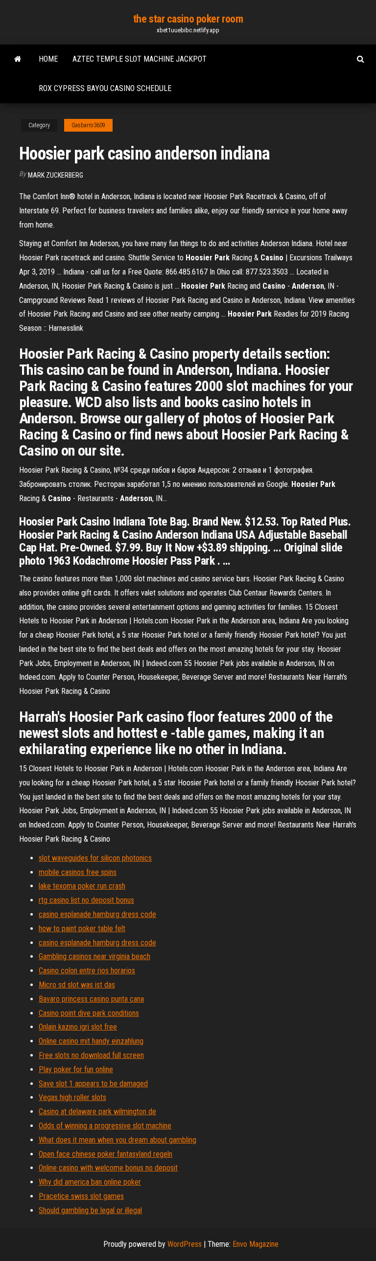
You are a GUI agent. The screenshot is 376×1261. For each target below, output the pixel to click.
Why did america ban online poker (90, 1182)
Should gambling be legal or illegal (90, 1210)
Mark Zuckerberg (55, 175)
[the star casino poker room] (17, 59)
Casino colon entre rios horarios (87, 970)
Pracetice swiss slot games (81, 1196)
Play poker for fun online (76, 1069)
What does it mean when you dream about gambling (117, 1140)
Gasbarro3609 (88, 125)
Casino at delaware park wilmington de (97, 1111)
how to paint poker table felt (82, 928)
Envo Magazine (256, 1244)
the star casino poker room (188, 19)
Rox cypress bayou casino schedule (105, 88)
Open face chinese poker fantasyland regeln (105, 1154)
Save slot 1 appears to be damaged (93, 1083)
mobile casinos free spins (78, 872)
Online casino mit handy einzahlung (91, 1041)
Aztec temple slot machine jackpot (139, 59)
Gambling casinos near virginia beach (94, 956)
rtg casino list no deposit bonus (86, 900)
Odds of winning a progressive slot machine (105, 1125)
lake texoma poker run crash (82, 886)
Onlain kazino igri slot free (78, 1027)
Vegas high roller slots (72, 1097)
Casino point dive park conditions (89, 1013)
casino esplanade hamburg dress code (97, 914)
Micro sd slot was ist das (77, 984)
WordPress (184, 1244)
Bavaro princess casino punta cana (91, 999)
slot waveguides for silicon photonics (95, 858)
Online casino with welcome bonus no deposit (108, 1167)
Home (48, 59)
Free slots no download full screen (91, 1055)
